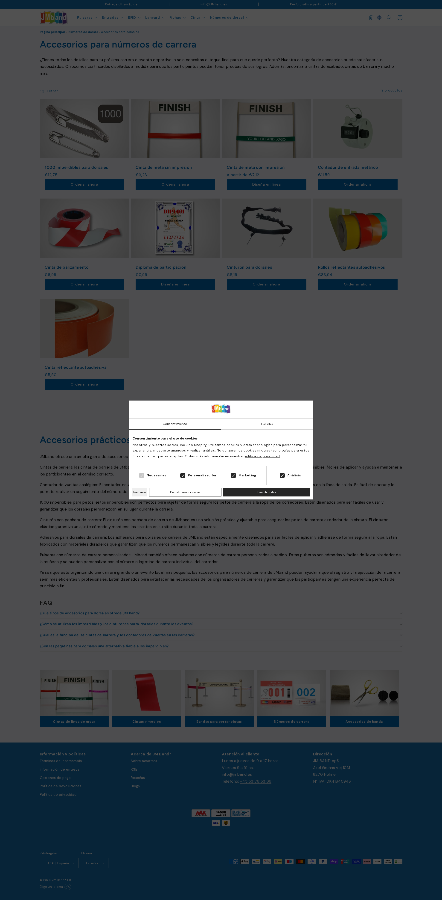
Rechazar (139, 492)
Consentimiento (175, 424)
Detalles (267, 424)
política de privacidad (262, 456)
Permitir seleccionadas (185, 492)
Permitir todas (266, 492)
